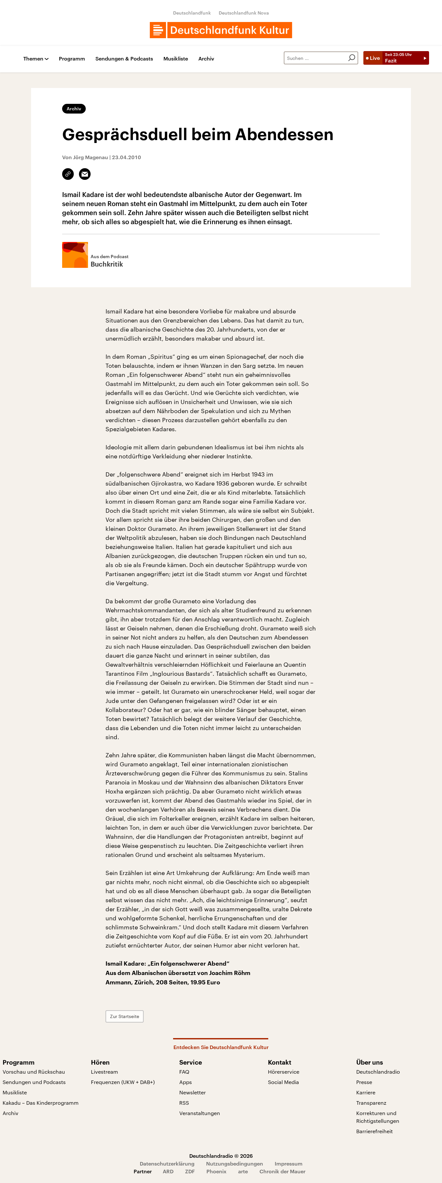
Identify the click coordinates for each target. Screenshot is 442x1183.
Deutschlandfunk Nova (244, 13)
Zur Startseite (124, 1016)
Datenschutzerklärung (167, 1163)
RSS (184, 1103)
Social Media (283, 1082)
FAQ (184, 1071)
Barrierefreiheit (374, 1131)
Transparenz (371, 1103)
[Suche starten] (352, 58)
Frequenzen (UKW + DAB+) (123, 1082)
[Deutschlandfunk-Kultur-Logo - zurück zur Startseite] (221, 30)
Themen (33, 58)
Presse (364, 1082)
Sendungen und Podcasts (34, 1082)
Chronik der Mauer (282, 1171)
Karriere (365, 1092)
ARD (168, 1171)
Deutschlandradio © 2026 (221, 1156)
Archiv (206, 58)
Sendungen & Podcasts (124, 58)
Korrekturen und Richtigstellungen (377, 1117)
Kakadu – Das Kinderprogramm (41, 1103)
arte (243, 1171)
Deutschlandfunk (192, 13)
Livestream (104, 1071)
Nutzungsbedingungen (234, 1163)
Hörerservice (283, 1071)
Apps (185, 1082)
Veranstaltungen (199, 1113)
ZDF (190, 1171)
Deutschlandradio (378, 1071)
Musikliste (175, 58)
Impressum (289, 1163)
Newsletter (192, 1092)
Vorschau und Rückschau (34, 1071)
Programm (72, 58)
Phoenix (216, 1171)
